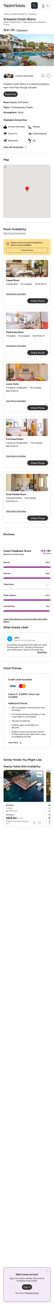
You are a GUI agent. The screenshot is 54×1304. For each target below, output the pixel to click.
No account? (27, 1293)
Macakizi (10, 805)
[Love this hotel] (49, 76)
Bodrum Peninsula (19, 14)
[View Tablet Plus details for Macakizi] (39, 774)
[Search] (34, 5)
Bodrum (33, 14)
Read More (42, 652)
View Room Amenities (16, 294)
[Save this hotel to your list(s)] (43, 76)
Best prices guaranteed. (14, 233)
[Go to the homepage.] (14, 5)
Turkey (7, 14)
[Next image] (50, 55)
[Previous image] (4, 55)
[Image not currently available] (27, 268)
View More (13, 742)
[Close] (47, 1271)
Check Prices (27, 250)
